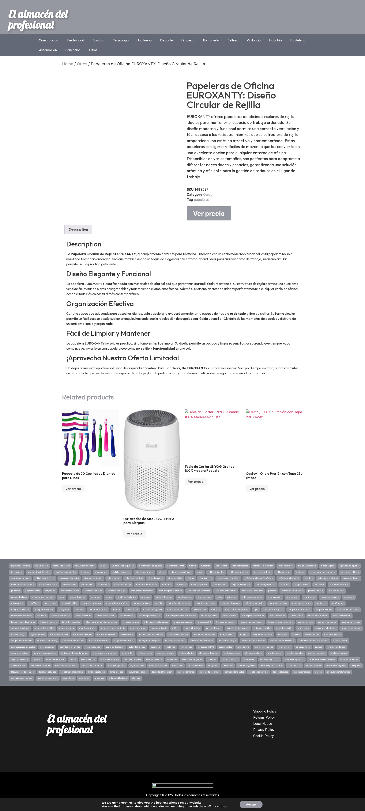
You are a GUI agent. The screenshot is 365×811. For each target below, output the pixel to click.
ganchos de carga (213, 628)
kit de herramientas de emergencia (101, 622)
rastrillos (285, 585)
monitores (349, 597)
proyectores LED (32, 591)
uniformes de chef (175, 566)
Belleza (232, 40)
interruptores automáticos (156, 622)
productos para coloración (170, 591)
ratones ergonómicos (265, 585)
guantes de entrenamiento (113, 628)
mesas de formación (91, 603)
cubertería (155, 647)
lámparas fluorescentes (299, 610)
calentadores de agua (40, 666)
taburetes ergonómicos (180, 572)
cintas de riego (145, 653)
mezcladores (50, 603)
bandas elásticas (280, 672)
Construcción (48, 40)
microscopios (17, 603)
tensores (85, 572)
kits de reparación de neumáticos (181, 616)
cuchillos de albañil (115, 647)
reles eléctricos (219, 585)
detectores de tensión (175, 641)
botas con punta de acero (271, 666)
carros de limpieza (132, 659)
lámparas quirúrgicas (273, 610)
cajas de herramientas (92, 666)
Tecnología (121, 40)
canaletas (212, 659)
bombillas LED (294, 666)
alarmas (136, 678)
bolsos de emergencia (336, 666)
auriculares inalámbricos (338, 672)
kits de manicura (277, 616)
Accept (251, 804)
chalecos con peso (232, 653)
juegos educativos (131, 622)
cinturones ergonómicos (45, 653)
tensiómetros (101, 572)
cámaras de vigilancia (294, 659)
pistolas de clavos (19, 597)
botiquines (213, 666)
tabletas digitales (216, 572)
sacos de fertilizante (48, 585)
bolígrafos (356, 666)
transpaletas (221, 566)
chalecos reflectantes (208, 653)
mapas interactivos (278, 603)
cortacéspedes (225, 647)
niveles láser (292, 597)
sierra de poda (205, 578)
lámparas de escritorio (21, 616)
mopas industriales (330, 597)
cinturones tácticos (19, 653)
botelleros (228, 666)
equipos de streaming (47, 641)
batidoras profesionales (72, 672)
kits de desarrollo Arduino (23, 622)
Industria (275, 40)
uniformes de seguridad (123, 566)
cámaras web (249, 659)
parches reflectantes (126, 597)
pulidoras (15, 591)
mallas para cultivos (98, 610)
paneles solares (185, 597)
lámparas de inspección (348, 610)
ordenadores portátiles (252, 597)
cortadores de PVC (206, 647)
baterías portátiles (96, 672)
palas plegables (204, 597)
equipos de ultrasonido (21, 641)
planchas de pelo (315, 591)
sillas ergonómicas (134, 578)
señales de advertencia (289, 578)
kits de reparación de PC (149, 616)
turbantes (205, 566)
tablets (200, 572)
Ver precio (209, 213)
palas (219, 597)
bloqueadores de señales (22, 672)
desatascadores (47, 647)
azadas (318, 672)
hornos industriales (225, 622)
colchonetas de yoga (336, 647)
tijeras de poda (327, 566)
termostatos (16, 572)
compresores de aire (264, 647)
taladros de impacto (144, 572)
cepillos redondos (295, 653)
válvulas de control (61, 566)
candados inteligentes (192, 659)
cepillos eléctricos (339, 653)
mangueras (64, 610)
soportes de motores (20, 578)
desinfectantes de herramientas (313, 641)
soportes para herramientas (322, 572)
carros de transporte (110, 659)
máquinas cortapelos (254, 603)
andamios (99, 678)
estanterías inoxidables (204, 634)
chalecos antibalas (253, 653)
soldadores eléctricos (44, 578)
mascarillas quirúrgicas (117, 603)
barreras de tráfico (186, 672)
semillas (309, 578)
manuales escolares (301, 603)
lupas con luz (132, 610)
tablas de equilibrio (262, 572)
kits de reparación (209, 616)
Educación (72, 50)
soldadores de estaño (69, 578)
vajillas (103, 566)
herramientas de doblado (251, 622)
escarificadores (312, 634)
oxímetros (231, 597)
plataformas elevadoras (292, 591)
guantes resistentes (327, 622)
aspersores (84, 678)
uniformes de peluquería (150, 566)
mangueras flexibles (44, 610)
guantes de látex (66, 628)
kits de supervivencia (60, 616)
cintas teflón (127, 653)
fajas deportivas (38, 634)
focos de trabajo (18, 634)
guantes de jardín (87, 628)
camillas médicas (230, 659)
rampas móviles (301, 585)
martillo (158, 603)
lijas (256, 610)
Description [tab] (78, 229)
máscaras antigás (141, 603)
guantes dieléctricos (20, 628)
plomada (272, 591)
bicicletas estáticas (47, 672)
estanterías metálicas (178, 634)
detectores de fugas (227, 641)
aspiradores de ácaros (47, 678)
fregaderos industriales (325, 628)
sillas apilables (175, 578)
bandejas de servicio (258, 672)
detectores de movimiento (201, 641)
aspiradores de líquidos (21, 678)
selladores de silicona (328, 578)
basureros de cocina (138, 672)
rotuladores (103, 585)
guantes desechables (44, 628)
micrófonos (34, 603)
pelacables (95, 597)
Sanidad (98, 40)
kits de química (229, 616)
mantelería (321, 603)
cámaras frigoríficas (269, 659)
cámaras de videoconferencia (322, 659)
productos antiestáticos (225, 591)
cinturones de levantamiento (74, 653)
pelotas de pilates (77, 597)
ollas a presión (274, 597)
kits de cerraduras (48, 622)
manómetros (337, 603)
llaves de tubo (199, 610)
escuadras (282, 634)
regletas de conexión (241, 585)
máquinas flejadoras (230, 603)
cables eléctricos (195, 666)
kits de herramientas (317, 616)
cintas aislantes (187, 653)
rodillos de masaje (122, 585)
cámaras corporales (349, 659)
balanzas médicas (302, 672)
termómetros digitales (66, 572)
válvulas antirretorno (84, 566)
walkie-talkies (41, 566)
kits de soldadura (83, 616)
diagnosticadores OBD (124, 641)
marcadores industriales (179, 603)
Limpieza (188, 40)
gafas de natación (284, 628)
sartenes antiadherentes (22, 585)
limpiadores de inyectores (236, 610)
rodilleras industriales (146, 585)
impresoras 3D (204, 622)
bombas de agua (313, 666)
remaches (181, 585)
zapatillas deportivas (20, 566)
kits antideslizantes (71, 622)
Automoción (48, 50)
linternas (215, 610)
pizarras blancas (336, 591)
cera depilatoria (275, 653)
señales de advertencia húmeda (259, 578)
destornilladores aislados (253, 641)
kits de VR (41, 616)
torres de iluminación (263, 566)
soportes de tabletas (350, 572)
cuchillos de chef (93, 647)
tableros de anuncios (238, 572)
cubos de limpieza (137, 647)
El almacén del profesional (38, 19)
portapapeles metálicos (252, 591)
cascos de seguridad (55, 659)
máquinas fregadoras (205, 603)
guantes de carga (138, 628)
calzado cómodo (18, 666)
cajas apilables (137, 666)
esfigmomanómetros (262, 634)
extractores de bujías (82, 634)
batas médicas (116, 672)
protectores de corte (93, 591)
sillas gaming (114, 578)
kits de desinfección (341, 616)
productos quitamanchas (142, 591)
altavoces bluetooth (118, 678)
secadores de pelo (351, 578)
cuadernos (170, 647)
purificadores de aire (339, 585)
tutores (192, 566)
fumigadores (303, 628)
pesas (61, 597)
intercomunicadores (183, 622)
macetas (116, 610)
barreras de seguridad (209, 672)
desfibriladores (340, 641)
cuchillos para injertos (70, 647)
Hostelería (297, 40)
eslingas (244, 634)
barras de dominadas (234, 672)
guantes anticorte (159, 628)
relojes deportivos (199, 585)
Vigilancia (254, 40)
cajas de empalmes (116, 666)
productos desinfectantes (198, 591)
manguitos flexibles (20, 610)
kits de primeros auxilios (253, 616)
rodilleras (166, 585)
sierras (190, 578)
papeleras (202, 199)
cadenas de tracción (158, 666)
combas (318, 647)
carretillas (172, 659)
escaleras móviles (332, 634)
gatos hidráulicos (192, 628)
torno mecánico (286, 566)
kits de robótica (126, 616)
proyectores (50, 591)
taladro (162, 572)
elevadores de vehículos (73, 641)
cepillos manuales (316, 653)
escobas (296, 634)
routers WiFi (87, 585)
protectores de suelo (70, 591)
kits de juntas (296, 616)
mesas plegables (69, 603)
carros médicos (88, 659)
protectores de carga (116, 591)
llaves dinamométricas (177, 610)
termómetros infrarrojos (39, 572)
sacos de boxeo (69, 585)
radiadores (319, 585)
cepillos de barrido (19, 659)
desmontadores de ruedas (282, 641)
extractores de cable (59, 634)
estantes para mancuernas (151, 634)
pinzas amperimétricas (42, 597)
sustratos (300, 572)
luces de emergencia (152, 610)
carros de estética (154, 659)
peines (109, 597)
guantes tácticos (305, 622)
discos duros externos (99, 641)
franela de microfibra (351, 628)
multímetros (309, 597)
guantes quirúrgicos (351, 622)
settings (221, 806)
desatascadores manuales (23, 647)
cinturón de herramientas (104, 653)
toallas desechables (307, 566)
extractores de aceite (106, 634)
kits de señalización (105, 616)
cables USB (177, 666)
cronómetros (186, 647)
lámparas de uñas (324, 610)
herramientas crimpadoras (280, 622)
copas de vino (243, 647)
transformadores (240, 566)
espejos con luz (227, 634)
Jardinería (144, 40)
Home (67, 64)
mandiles (79, 610)
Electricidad (75, 40)
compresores (284, 647)
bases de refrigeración (162, 672)
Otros (93, 50)
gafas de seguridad (262, 628)
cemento (37, 659)
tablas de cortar (283, 572)
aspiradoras (68, 678)
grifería (175, 628)
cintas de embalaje (165, 653)
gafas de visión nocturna (238, 628)
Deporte (166, 40)
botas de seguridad (246, 666)
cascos (73, 659)
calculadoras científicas (65, 666)
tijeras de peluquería (349, 566)
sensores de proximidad (228, 578)
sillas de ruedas (155, 578)
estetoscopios (127, 634)
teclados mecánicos (121, 572)
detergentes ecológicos (149, 641)
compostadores (303, 647)
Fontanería (211, 40)
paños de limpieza (164, 597)
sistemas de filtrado (93, 578)
